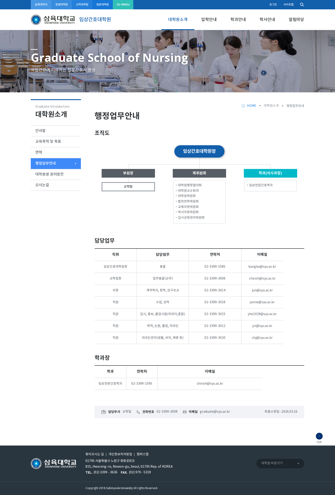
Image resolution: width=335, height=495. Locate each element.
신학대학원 (82, 4)
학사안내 (267, 19)
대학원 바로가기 (272, 463)
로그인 (273, 4)
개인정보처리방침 (120, 454)
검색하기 (300, 4)
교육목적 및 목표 (48, 141)
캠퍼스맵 (143, 454)
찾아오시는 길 (94, 454)
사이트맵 (288, 4)
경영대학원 (61, 4)
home (251, 106)
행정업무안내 (45, 163)
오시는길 (42, 185)
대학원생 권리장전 (49, 174)
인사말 (40, 131)
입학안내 (209, 19)
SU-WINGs (123, 4)
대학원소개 (178, 19)
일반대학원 (102, 4)
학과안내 (238, 19)
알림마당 (296, 19)
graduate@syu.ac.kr (215, 412)
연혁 (38, 152)
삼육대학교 (41, 4)
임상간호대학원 (95, 20)
